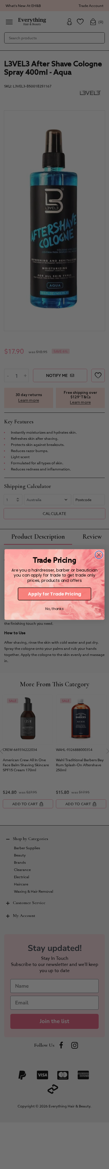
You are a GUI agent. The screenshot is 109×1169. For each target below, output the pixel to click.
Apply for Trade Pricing (54, 594)
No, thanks (54, 608)
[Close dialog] (99, 555)
